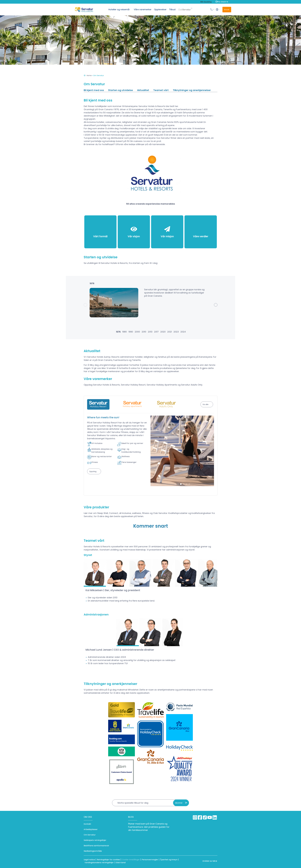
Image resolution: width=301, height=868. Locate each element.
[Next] (215, 304)
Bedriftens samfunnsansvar (96, 845)
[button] (217, 9)
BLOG (131, 816)
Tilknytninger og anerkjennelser (192, 90)
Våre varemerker (142, 9)
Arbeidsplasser (91, 829)
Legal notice (89, 859)
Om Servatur (90, 834)
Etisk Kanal (121, 862)
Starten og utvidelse (120, 90)
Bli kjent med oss (94, 90)
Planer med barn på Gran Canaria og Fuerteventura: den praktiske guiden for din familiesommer (148, 827)
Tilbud (172, 9)
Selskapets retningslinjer (95, 840)
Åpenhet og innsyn (168, 859)
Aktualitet (143, 90)
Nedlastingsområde (93, 851)
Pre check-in (222, 2)
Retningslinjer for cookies (108, 859)
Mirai (215, 861)
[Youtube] (210, 817)
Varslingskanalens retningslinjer (99, 862)
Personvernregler (150, 859)
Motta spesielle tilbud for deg (133, 802)
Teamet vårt (161, 90)
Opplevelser (160, 9)
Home (89, 75)
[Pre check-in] (216, 2)
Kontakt (87, 824)
